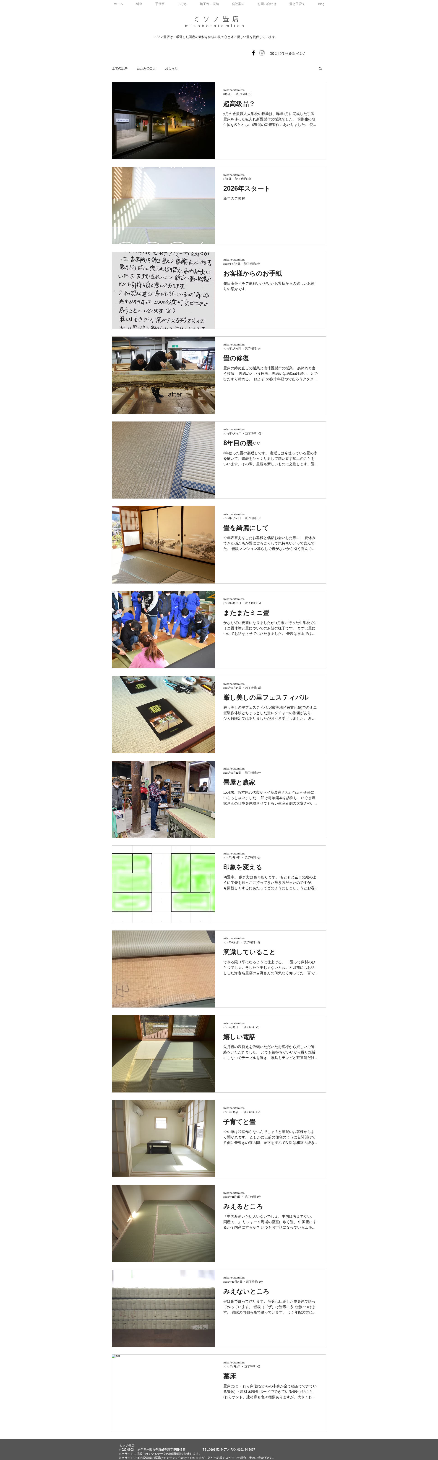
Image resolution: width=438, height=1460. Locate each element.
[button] (320, 68)
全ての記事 (120, 68)
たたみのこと (146, 68)
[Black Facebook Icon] (253, 53)
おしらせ (171, 68)
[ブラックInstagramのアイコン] (262, 53)
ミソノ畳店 (217, 19)
